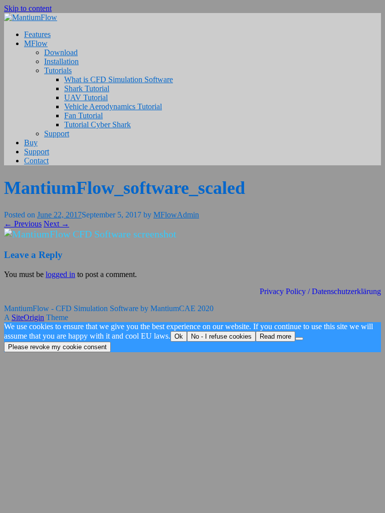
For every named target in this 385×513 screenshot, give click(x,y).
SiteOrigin (28, 317)
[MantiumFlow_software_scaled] (90, 233)
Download (61, 52)
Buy (31, 142)
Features (37, 34)
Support (56, 133)
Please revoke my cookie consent (57, 347)
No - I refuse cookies (221, 336)
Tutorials (58, 70)
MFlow (36, 43)
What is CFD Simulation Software (118, 79)
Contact (36, 160)
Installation (61, 61)
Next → (56, 223)
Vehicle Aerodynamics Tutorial (113, 106)
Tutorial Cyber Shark (97, 124)
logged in (60, 274)
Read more (275, 336)
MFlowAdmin (176, 214)
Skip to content (28, 8)
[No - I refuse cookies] (299, 338)
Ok (178, 336)
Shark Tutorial (86, 88)
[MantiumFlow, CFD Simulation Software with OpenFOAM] (30, 17)
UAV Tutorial (86, 97)
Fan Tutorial (83, 115)
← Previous (23, 223)
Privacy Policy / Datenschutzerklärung (320, 291)
